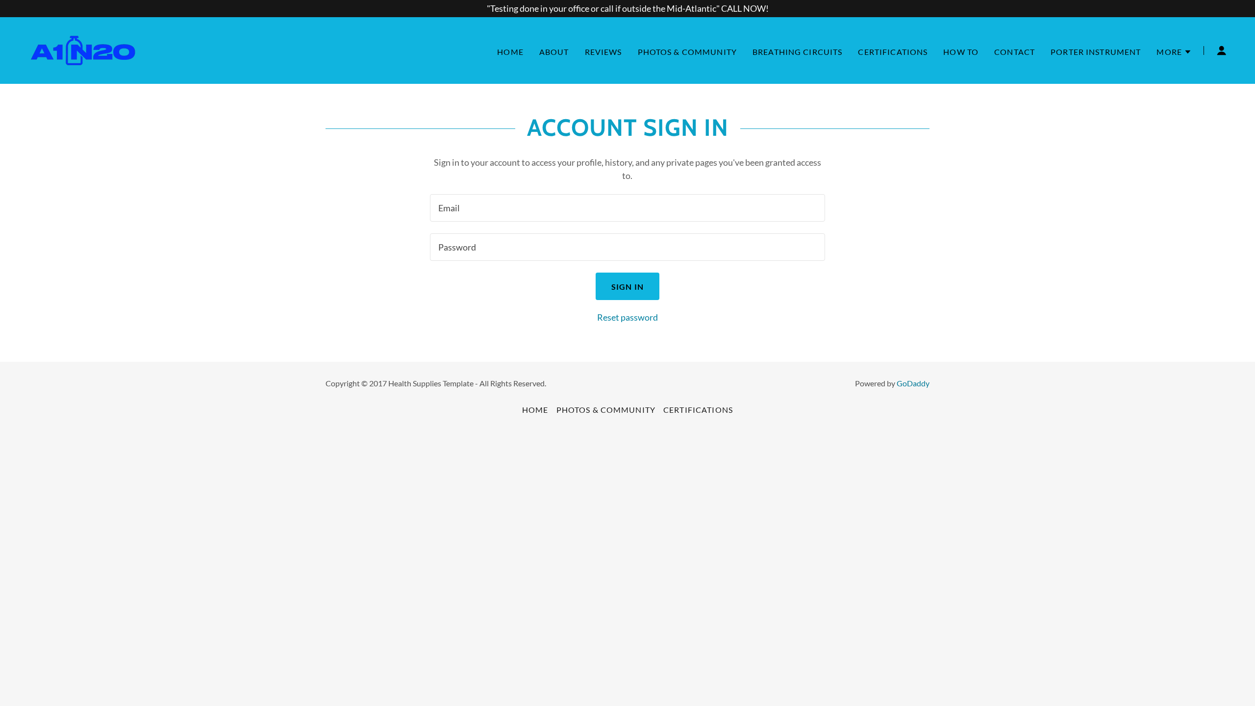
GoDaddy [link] (913, 383)
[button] (1174, 52)
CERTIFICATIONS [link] (893, 51)
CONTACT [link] (1014, 51)
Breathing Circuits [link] (797, 51)
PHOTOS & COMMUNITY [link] (687, 51)
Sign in (627, 286)
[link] (83, 49)
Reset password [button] (627, 317)
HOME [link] (510, 51)
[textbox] (627, 208)
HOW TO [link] (961, 51)
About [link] (554, 51)
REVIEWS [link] (603, 51)
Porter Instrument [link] (1096, 51)
